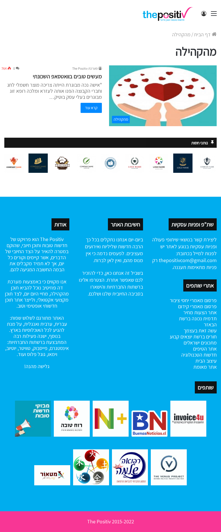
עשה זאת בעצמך (200, 330)
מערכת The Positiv (85, 68)
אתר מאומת (205, 366)
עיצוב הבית (206, 360)
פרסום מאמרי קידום (197, 306)
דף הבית (203, 34)
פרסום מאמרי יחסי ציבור (193, 300)
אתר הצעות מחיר (200, 312)
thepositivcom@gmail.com (188, 260)
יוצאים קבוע (181, 336)
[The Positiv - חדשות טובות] (169, 13)
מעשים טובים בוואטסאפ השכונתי (67, 76)
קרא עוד (91, 107)
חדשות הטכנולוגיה (199, 354)
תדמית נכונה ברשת (198, 318)
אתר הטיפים (205, 348)
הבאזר (210, 324)
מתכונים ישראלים (200, 342)
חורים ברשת (204, 336)
